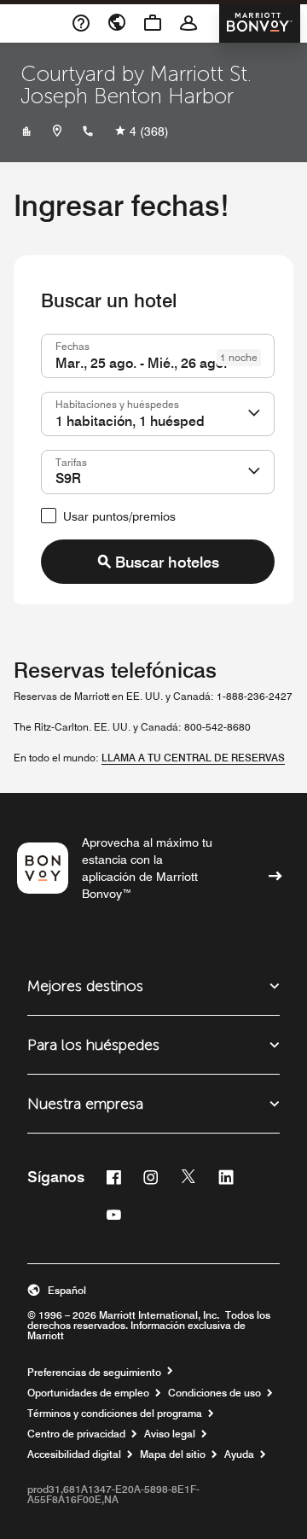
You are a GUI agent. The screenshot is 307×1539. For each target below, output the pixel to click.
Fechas (72, 346)
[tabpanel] (153, 458)
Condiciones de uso (214, 1393)
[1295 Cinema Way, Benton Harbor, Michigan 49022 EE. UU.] (57, 131)
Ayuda (239, 1454)
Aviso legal (169, 1434)
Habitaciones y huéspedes (117, 404)
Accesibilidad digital (74, 1454)
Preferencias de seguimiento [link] (94, 1373)
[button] (254, 414)
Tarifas (71, 462)
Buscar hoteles (167, 562)
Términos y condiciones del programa (114, 1413)
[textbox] (158, 356)
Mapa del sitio (173, 1454)
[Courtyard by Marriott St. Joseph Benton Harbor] (26, 131)
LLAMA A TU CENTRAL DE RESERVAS (193, 757)
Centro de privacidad (76, 1434)
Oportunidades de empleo (88, 1393)
